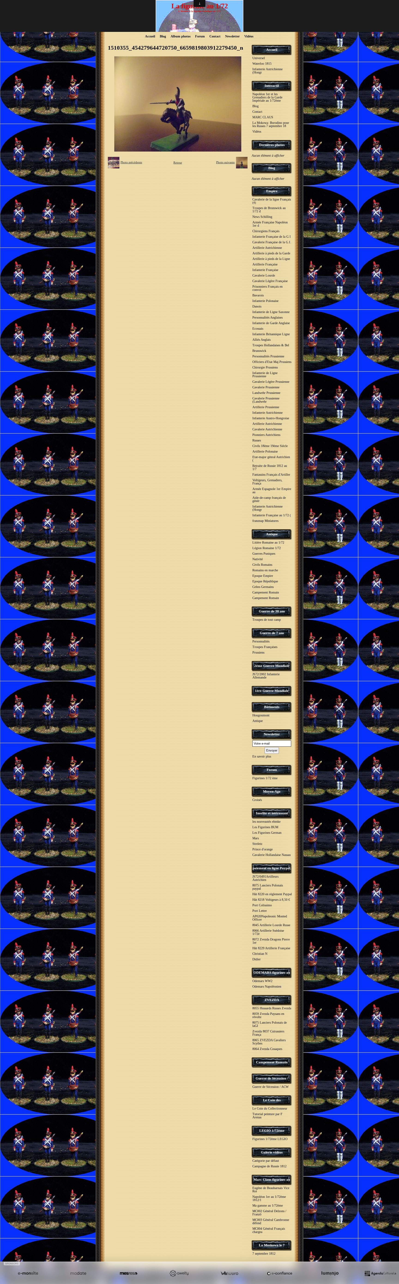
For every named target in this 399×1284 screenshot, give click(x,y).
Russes (256, 440)
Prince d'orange (262, 849)
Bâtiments (271, 707)
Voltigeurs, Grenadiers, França (267, 481)
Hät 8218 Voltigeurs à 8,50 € (271, 899)
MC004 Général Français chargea (268, 1230)
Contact (215, 36)
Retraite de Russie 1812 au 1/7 (269, 467)
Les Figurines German (266, 832)
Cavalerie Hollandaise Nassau (271, 855)
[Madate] (78, 1273)
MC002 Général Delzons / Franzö (269, 1212)
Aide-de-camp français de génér (269, 499)
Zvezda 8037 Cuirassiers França (268, 1033)
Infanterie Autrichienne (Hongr (267, 70)
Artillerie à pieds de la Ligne (271, 259)
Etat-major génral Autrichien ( (271, 458)
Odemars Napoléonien (266, 986)
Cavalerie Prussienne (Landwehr (265, 400)
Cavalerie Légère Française (270, 281)
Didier (256, 959)
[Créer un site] (28, 1273)
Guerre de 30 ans (272, 611)
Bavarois (258, 295)
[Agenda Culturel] (380, 1273)
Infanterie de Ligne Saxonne (271, 312)
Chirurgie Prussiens (265, 367)
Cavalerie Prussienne (265, 387)
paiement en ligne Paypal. (272, 868)
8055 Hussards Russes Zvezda (271, 1008)
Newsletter (232, 36)
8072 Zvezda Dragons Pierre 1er (271, 941)
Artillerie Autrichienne (267, 247)
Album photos (180, 36)
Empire (272, 191)
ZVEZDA (272, 1000)
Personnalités (260, 641)
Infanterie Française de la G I (271, 236)
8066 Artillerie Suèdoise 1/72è (268, 932)
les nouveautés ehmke (266, 821)
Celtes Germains (263, 587)
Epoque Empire (262, 576)
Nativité (257, 559)
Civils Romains (262, 564)
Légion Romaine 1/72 (266, 548)
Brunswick (259, 351)
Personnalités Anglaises (267, 317)
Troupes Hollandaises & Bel (270, 345)
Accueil (150, 36)
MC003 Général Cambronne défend (270, 1221)
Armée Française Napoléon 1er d (270, 224)
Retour (177, 162)
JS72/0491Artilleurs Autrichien (265, 878)
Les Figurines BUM (265, 827)
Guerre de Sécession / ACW (270, 1087)
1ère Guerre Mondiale (272, 691)
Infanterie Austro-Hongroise (270, 418)
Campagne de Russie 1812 (269, 1166)
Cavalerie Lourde (263, 275)
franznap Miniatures (265, 521)
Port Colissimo (262, 905)
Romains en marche (265, 570)
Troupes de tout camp (266, 619)
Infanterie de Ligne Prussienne (265, 374)
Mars (255, 838)
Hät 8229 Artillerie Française (271, 948)
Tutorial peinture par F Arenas (267, 1115)
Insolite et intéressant (272, 813)
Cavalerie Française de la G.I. (271, 242)
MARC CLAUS (262, 117)
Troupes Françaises (264, 647)
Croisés (257, 800)
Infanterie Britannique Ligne (271, 334)
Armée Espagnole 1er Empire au (271, 490)
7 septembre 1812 (263, 1253)
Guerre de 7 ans (272, 633)
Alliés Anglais (261, 339)
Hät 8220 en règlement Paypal (272, 894)
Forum (200, 36)
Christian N (259, 953)
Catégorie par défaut (265, 1160)
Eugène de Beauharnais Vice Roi (270, 1189)
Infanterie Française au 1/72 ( (271, 515)
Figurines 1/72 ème (265, 778)
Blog (163, 36)
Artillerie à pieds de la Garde (271, 253)
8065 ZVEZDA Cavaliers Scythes (269, 1041)
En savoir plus (261, 756)
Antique (272, 534)
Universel (258, 58)
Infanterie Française (265, 270)
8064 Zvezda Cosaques (267, 1049)
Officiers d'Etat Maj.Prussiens (271, 362)
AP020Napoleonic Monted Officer (269, 918)
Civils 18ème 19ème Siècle (270, 446)
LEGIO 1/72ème (271, 1130)
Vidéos (248, 36)
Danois (256, 306)
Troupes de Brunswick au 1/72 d (269, 209)
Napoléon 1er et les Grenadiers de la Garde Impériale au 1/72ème (267, 97)
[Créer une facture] (229, 1273)
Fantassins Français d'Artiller (271, 474)
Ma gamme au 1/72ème (267, 1205)
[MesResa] (128, 1273)
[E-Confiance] (279, 1273)
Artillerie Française (265, 264)
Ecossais (257, 328)
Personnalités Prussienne (268, 356)
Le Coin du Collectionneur (269, 1108)
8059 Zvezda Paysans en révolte (268, 1015)
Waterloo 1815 (262, 63)
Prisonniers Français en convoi (267, 288)
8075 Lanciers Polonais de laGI (269, 1024)
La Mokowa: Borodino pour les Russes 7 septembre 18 (270, 124)
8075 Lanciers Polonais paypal (267, 887)
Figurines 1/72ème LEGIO (269, 1139)
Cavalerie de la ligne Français (271, 201)
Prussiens (258, 652)
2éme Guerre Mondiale (271, 666)
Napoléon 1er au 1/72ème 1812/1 (269, 1198)
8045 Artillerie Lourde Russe (271, 925)
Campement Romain (265, 592)
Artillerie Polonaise (265, 451)
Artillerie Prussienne (265, 407)
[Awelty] (179, 1273)
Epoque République (265, 581)
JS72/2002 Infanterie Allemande (266, 675)
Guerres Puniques (263, 553)
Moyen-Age (272, 791)
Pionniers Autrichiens (266, 435)
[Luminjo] (330, 1273)
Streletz (257, 844)
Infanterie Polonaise (265, 301)
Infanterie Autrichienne (267, 412)
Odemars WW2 (262, 981)
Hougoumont (260, 715)
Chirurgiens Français (265, 231)
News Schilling (262, 217)
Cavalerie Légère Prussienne (270, 381)
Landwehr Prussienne (266, 393)
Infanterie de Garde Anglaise (271, 323)
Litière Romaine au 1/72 (268, 542)
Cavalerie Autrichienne (267, 429)
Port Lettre (259, 911)
